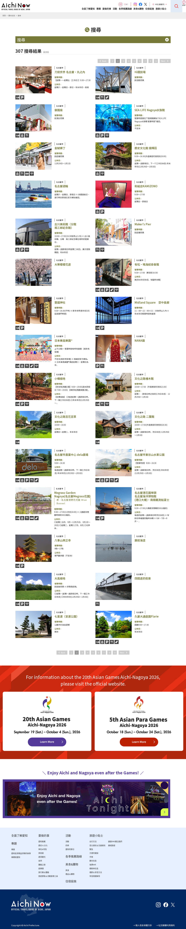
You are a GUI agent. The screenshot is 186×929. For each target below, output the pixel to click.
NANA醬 (140, 340)
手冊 (91, 857)
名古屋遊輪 (61, 186)
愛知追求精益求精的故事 (21, 853)
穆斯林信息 (93, 868)
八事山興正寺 (62, 540)
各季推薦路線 (125, 9)
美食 (67, 870)
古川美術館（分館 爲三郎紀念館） (65, 226)
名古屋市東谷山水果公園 (149, 455)
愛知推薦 (41, 841)
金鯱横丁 (59, 148)
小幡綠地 (59, 378)
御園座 (58, 110)
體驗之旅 (41, 865)
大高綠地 (59, 578)
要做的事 (106, 9)
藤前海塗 (140, 540)
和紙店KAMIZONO (146, 186)
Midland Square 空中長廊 (152, 302)
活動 (115, 9)
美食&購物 (138, 9)
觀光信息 (11, 15)
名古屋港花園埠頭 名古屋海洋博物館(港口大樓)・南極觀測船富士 (152, 496)
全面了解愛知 (88, 9)
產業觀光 (41, 857)
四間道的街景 (143, 578)
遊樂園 (41, 868)
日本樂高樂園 (63, 340)
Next (163, 61)
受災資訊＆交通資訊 (97, 845)
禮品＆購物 (69, 874)
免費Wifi (92, 865)
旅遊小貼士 (161, 9)
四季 (67, 845)
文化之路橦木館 (144, 378)
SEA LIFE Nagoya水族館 (150, 110)
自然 (40, 861)
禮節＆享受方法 (95, 872)
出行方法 (93, 841)
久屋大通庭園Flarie (147, 616)
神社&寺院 (42, 849)
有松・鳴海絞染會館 (147, 264)
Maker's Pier (143, 224)
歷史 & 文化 (43, 845)
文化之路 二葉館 (144, 417)
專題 (98, 9)
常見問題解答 (94, 876)
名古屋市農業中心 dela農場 (71, 455)
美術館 (41, 853)
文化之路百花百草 (65, 417)
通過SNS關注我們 (115, 841)
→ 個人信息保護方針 (142, 925)
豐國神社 (59, 302)
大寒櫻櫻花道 (62, 264)
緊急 (91, 849)
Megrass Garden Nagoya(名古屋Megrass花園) (72, 498)
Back (104, 61)
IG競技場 (140, 72)
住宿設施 (149, 9)
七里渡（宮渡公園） (66, 616)
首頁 (4, 15)
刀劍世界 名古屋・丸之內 (69, 72)
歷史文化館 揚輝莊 (146, 148)
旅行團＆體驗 (43, 872)
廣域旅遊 (111, 845)
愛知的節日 (69, 849)
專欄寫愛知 (15, 857)
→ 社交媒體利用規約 (165, 925)
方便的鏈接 (93, 853)
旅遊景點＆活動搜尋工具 (48, 876)
